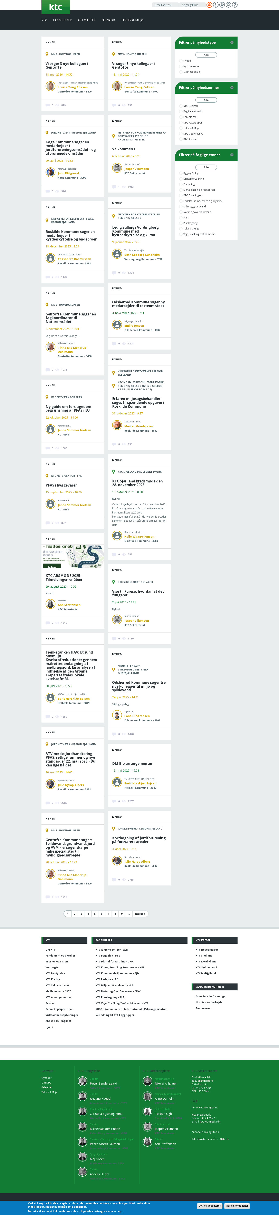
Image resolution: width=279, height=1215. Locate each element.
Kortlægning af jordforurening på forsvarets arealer (139, 840)
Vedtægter (53, 967)
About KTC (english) (58, 1021)
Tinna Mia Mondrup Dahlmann (72, 350)
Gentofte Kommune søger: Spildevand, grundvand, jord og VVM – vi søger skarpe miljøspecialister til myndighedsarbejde (70, 847)
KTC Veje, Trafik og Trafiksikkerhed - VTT (122, 1003)
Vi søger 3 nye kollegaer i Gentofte (67, 65)
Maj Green (97, 1159)
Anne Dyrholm (164, 1098)
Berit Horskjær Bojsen (74, 698)
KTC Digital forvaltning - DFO (114, 961)
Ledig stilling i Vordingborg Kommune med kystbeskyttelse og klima (135, 231)
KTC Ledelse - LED (107, 979)
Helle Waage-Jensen (139, 536)
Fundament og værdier (60, 955)
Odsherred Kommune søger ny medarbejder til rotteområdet (138, 304)
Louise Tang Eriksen (73, 87)
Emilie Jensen (134, 325)
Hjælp (49, 1027)
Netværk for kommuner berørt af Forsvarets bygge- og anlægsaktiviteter (142, 136)
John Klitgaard (68, 173)
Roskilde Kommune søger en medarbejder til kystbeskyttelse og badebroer (71, 235)
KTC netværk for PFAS (66, 397)
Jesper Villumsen (136, 169)
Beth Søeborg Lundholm (142, 255)
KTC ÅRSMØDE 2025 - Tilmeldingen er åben (64, 577)
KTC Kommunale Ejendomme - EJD (117, 973)
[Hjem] (55, 7)
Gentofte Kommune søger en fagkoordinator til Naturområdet (71, 318)
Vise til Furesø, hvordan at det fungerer (138, 593)
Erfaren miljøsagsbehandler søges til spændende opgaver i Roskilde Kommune (138, 402)
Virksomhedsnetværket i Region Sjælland (140, 373)
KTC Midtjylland (206, 973)
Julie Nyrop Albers (71, 785)
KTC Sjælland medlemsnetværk (140, 471)
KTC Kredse (53, 979)
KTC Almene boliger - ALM (112, 949)
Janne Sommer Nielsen (74, 430)
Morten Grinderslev (138, 426)
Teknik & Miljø (132, 20)
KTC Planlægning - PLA (110, 997)
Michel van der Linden (105, 1129)
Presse (50, 1003)
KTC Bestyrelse (55, 973)
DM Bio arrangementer (132, 763)
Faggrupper (62, 20)
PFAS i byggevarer (61, 485)
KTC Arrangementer (58, 997)
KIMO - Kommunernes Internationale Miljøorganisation (131, 1009)
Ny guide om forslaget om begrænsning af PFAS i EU (68, 408)
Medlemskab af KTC (58, 991)
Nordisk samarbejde (209, 1002)
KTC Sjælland (204, 955)
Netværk (108, 20)
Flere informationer (237, 1205)
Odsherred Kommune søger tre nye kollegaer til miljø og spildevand (139, 686)
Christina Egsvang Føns (106, 1113)
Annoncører (203, 1008)
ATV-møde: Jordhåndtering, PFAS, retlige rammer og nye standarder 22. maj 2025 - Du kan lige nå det (70, 759)
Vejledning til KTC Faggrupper (115, 1015)
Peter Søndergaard (103, 1083)
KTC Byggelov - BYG (108, 955)
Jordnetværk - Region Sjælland (73, 132)
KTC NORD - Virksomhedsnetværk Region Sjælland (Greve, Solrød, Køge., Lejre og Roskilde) (141, 386)
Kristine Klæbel (100, 1098)
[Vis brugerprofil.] (50, 86)
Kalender (46, 1087)
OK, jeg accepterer (210, 1205)
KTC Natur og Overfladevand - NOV (118, 991)
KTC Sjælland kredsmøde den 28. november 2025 (137, 483)
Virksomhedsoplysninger (62, 1015)
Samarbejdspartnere (59, 1009)
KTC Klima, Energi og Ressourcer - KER (120, 967)
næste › (140, 913)
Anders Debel (99, 1174)
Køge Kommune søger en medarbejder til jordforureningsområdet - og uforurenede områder (71, 148)
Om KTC (51, 949)
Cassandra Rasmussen (74, 259)
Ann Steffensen (69, 605)
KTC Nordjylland (206, 961)
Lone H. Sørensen (137, 716)
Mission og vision (57, 961)
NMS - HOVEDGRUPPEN (65, 54)
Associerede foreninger (211, 996)
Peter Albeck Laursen (105, 1144)
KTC (44, 20)
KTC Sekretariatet (57, 985)
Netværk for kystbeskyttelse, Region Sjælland (139, 216)
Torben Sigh (163, 1113)
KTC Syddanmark (207, 967)
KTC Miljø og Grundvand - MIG (114, 985)
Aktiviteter (86, 20)
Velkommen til (124, 149)
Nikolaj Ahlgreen (166, 1083)
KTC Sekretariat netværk (135, 582)
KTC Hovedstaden (207, 949)
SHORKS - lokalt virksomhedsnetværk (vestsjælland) (133, 669)
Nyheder (46, 1078)
